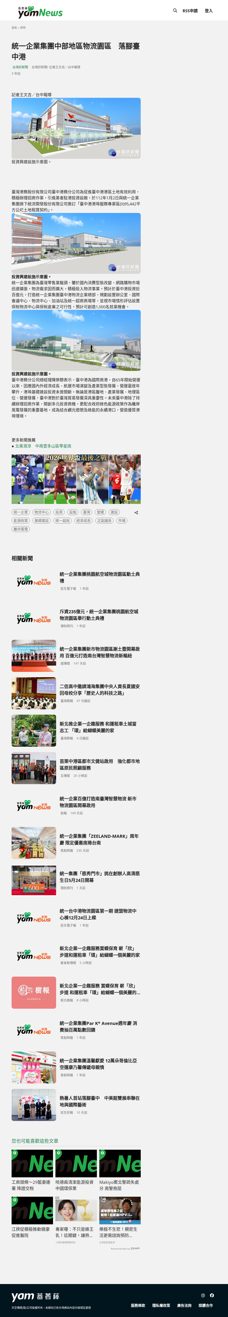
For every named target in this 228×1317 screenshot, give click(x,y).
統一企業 (21, 512)
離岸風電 (21, 529)
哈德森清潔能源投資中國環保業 (74, 1185)
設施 (72, 512)
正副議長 (104, 520)
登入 (209, 10)
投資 (59, 512)
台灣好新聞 (20, 67)
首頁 (14, 28)
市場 (121, 520)
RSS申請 (190, 10)
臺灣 (86, 512)
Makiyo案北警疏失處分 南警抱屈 (119, 1185)
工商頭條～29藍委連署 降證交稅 (31, 1185)
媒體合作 (206, 1305)
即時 (23, 28)
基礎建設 (42, 520)
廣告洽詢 (184, 1305)
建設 (114, 512)
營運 (100, 512)
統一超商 (62, 520)
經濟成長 (83, 520)
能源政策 (21, 520)
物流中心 (42, 512)
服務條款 (138, 1305)
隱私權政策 (161, 1305)
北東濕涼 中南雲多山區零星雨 (43, 446)
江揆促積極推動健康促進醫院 (31, 1232)
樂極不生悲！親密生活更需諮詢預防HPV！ (118, 1232)
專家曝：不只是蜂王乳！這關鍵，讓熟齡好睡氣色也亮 (74, 1232)
